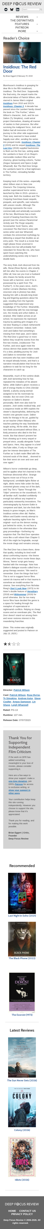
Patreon (22, 27)
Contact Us (27, 1210)
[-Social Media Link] (5, 9)
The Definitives (22, 20)
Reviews (22, 17)
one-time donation (18, 781)
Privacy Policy (22, 1214)
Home (12, 1210)
